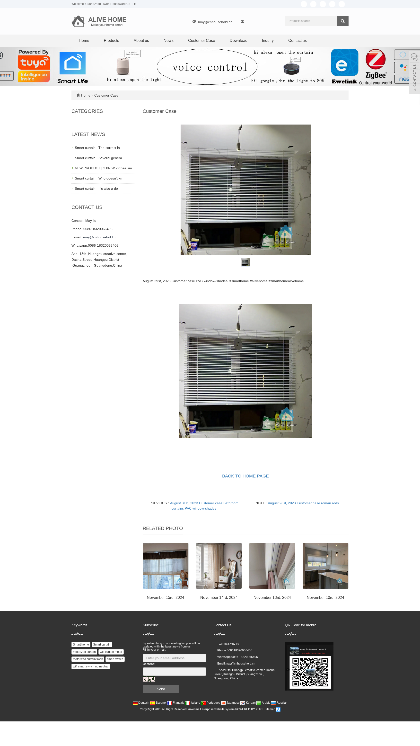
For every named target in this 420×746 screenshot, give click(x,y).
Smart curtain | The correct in (97, 148)
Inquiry (268, 40)
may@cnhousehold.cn (215, 22)
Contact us (297, 40)
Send (161, 689)
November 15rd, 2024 (165, 597)
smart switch (115, 659)
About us (141, 40)
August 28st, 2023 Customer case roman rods (303, 503)
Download (238, 40)
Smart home (81, 644)
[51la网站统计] (278, 709)
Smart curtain (102, 644)
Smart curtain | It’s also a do (96, 188)
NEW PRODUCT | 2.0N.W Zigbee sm (103, 168)
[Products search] (343, 21)
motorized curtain (84, 652)
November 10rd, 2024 (325, 597)
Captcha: (149, 664)
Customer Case (201, 40)
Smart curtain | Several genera (98, 158)
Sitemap (269, 709)
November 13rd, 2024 (272, 597)
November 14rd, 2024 (219, 597)
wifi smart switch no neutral (90, 666)
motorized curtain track (88, 659)
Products (111, 40)
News (169, 40)
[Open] (414, 73)
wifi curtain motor (111, 652)
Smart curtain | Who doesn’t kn (98, 178)
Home (84, 40)
